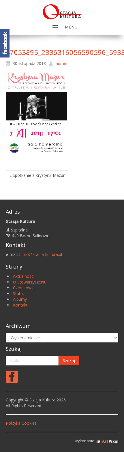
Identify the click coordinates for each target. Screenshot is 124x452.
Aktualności (23, 276)
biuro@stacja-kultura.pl (40, 254)
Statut (18, 293)
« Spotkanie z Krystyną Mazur (37, 175)
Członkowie (24, 287)
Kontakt (20, 305)
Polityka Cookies (21, 423)
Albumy (20, 299)
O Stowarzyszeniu (29, 282)
